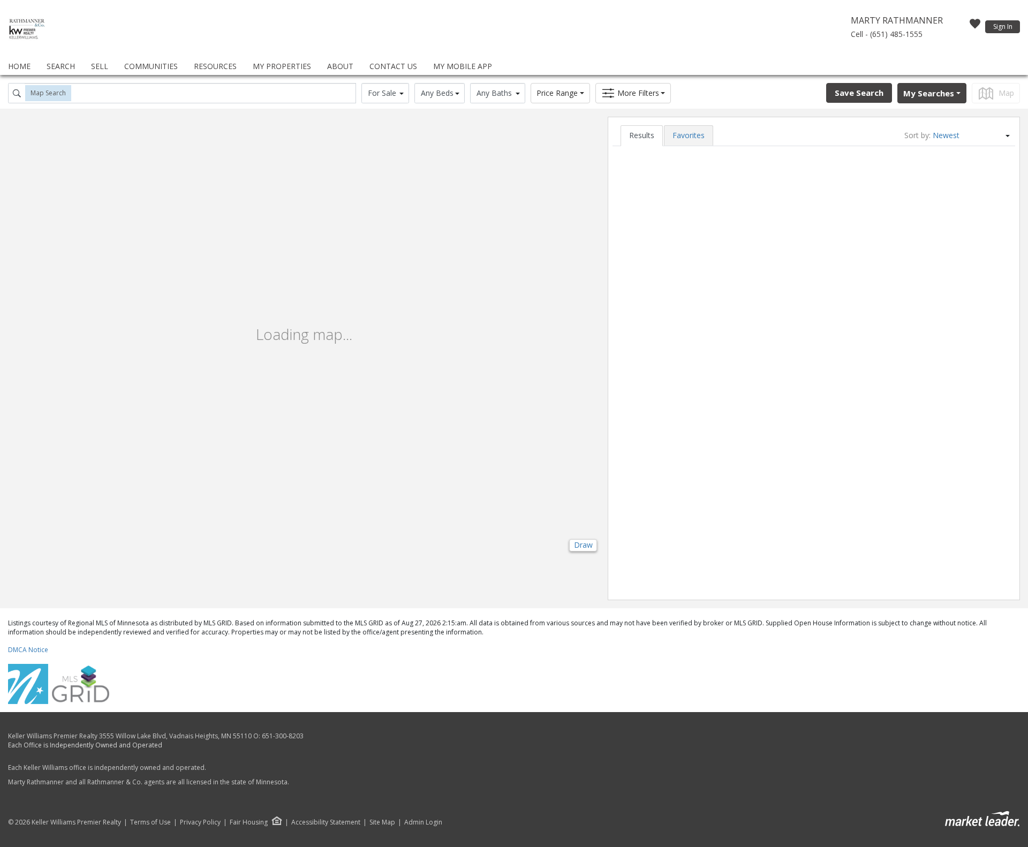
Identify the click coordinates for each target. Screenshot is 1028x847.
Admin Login (423, 822)
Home (19, 66)
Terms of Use (150, 822)
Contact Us (393, 66)
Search (61, 66)
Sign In (1002, 26)
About (340, 66)
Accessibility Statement (325, 822)
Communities (151, 66)
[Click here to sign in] (975, 27)
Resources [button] (215, 66)
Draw (583, 545)
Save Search (859, 92)
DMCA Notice (28, 649)
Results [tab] (641, 135)
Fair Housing (249, 822)
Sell (99, 66)
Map (1006, 93)
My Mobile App (462, 66)
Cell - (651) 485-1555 (887, 34)
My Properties (282, 66)
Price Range (557, 93)
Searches (928, 93)
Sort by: (917, 135)
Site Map (382, 822)
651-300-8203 (283, 735)
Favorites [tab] (688, 135)
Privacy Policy (200, 822)
